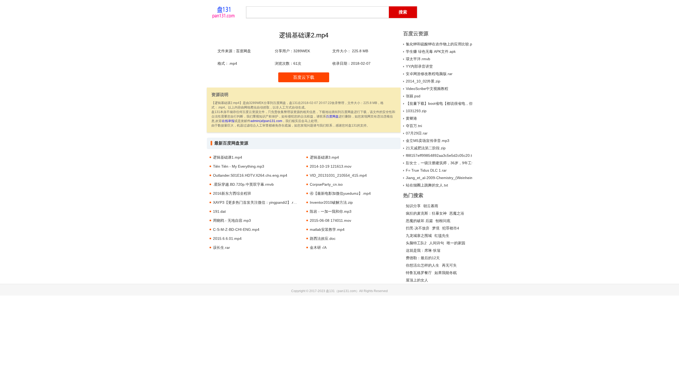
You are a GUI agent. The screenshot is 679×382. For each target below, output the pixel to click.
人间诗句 (436, 243)
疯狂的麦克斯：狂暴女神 (426, 213)
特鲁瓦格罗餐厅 (419, 273)
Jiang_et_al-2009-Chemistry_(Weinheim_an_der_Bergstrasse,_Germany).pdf (439, 178)
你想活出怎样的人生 (422, 265)
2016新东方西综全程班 (232, 193)
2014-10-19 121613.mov (330, 166)
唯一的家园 (456, 243)
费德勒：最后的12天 (423, 258)
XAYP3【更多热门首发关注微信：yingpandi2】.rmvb (257, 202)
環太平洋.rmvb (418, 59)
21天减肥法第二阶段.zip (426, 148)
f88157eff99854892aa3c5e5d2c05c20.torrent (439, 155)
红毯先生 (441, 235)
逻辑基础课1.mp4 (227, 157)
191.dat (219, 211)
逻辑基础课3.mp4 (324, 157)
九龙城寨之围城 (419, 235)
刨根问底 (443, 221)
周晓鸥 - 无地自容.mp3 (232, 220)
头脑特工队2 (416, 243)
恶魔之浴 (456, 213)
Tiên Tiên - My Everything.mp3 (238, 166)
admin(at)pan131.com (266, 121)
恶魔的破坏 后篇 (419, 221)
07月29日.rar (417, 133)
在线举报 (228, 121)
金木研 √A (318, 247)
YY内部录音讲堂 (419, 66)
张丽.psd (413, 96)
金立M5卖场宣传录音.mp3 (427, 140)
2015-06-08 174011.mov (330, 220)
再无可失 (449, 265)
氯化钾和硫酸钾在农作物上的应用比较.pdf (439, 44)
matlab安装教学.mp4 (327, 229)
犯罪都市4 (450, 228)
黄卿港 (411, 118)
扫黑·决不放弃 (417, 228)
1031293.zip (416, 111)
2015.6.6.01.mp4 (227, 238)
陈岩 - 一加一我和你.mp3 (330, 211)
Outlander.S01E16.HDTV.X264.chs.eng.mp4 (250, 175)
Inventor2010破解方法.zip (331, 202)
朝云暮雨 (430, 206)
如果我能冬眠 (445, 273)
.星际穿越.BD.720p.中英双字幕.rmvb (243, 184)
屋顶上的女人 (417, 280)
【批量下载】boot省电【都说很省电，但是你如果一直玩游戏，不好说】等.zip (439, 103)
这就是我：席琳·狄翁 (423, 250)
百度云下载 (303, 77)
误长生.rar (221, 247)
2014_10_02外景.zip (423, 81)
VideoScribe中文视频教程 (427, 88)
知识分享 (413, 206)
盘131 (223, 12)
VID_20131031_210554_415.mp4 (338, 175)
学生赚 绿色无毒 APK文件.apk (431, 51)
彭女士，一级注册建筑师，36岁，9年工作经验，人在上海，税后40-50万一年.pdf (439, 163)
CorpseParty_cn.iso (326, 184)
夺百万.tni (414, 126)
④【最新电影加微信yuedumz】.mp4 (340, 193)
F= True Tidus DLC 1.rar (426, 170)
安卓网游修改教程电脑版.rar (429, 74)
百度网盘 (332, 116)
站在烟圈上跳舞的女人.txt (427, 185)
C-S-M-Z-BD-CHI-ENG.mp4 (236, 229)
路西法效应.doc (323, 238)
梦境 (435, 228)
